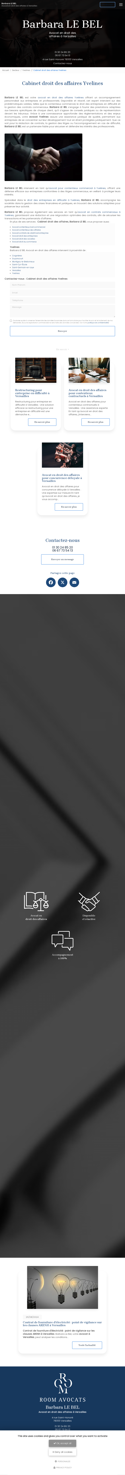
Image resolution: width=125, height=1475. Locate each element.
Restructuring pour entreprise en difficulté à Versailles (32, 393)
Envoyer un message (62, 559)
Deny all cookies (63, 1452)
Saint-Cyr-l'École (19, 264)
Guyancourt (17, 258)
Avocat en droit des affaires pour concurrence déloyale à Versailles (62, 478)
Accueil (5, 70)
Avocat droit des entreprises (25, 236)
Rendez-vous (107, 5)
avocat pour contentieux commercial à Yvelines (77, 188)
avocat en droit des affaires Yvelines (61, 97)
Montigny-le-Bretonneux (23, 261)
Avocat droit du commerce (24, 241)
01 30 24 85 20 (62, 52)
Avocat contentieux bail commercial (28, 227)
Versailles (16, 270)
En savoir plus (42, 422)
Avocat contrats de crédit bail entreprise (30, 233)
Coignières (17, 255)
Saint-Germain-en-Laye (23, 267)
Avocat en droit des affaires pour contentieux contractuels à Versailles (87, 393)
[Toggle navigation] (121, 4)
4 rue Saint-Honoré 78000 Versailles (63, 59)
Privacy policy (64, 1467)
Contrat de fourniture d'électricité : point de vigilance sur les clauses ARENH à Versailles (62, 1324)
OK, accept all (63, 1443)
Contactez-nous (62, 63)
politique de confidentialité (98, 323)
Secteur (15, 70)
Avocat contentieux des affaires (26, 230)
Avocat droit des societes (23, 238)
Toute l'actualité (87, 1345)
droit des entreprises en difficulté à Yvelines (53, 200)
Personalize (63, 1461)
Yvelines (26, 70)
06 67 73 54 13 (62, 55)
